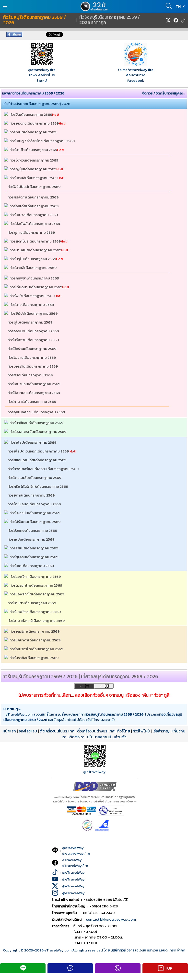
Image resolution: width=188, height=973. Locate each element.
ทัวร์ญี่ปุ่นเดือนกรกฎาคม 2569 (33, 169)
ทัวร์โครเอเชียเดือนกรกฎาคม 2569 (34, 477)
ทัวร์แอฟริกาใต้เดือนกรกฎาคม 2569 (37, 594)
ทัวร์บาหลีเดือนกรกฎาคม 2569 (33, 267)
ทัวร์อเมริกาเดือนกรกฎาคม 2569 (34, 631)
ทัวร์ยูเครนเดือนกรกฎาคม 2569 (34, 557)
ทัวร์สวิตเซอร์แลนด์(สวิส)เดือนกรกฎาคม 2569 (43, 469)
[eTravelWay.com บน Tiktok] (183, 20)
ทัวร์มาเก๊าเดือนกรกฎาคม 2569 (33, 149)
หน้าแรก (9, 731)
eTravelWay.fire (75, 865)
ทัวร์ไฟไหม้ (141, 731)
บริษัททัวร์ (119, 950)
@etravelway (94, 772)
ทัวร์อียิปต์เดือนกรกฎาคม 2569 (34, 313)
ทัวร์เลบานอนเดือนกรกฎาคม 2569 (34, 384)
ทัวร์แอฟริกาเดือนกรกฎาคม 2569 (35, 576)
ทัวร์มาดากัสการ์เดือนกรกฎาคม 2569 (36, 620)
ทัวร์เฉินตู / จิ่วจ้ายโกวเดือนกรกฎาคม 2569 (42, 141)
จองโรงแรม (28, 731)
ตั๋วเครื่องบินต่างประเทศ (96, 731)
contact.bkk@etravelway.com (111, 919)
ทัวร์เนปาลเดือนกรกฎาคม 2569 (34, 215)
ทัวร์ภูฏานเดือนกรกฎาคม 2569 (31, 232)
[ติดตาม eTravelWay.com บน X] (168, 20)
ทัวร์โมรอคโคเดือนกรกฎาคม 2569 (36, 585)
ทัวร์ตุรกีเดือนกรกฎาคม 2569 (30, 375)
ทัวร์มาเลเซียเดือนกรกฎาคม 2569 (35, 250)
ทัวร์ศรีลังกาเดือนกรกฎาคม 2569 (33, 197)
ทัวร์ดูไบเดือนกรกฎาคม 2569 (30, 322)
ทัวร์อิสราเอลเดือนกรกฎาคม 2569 (34, 392)
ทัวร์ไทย (123, 731)
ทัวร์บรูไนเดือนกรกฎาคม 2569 (33, 259)
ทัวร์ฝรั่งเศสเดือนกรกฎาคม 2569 (35, 521)
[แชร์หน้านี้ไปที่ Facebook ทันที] (14, 35)
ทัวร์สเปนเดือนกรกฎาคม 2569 (31, 539)
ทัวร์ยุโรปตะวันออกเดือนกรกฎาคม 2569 (38, 451)
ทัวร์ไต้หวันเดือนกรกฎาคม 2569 (34, 160)
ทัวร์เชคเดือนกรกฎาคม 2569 (32, 565)
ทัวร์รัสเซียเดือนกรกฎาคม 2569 (34, 548)
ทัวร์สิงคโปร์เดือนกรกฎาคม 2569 (35, 241)
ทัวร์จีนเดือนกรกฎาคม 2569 (31, 114)
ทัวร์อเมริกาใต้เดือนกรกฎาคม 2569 (36, 649)
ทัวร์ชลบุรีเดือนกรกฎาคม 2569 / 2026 (34, 20)
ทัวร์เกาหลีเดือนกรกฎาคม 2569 (34, 178)
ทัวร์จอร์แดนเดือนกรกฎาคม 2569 (33, 331)
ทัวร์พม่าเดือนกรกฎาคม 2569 (32, 296)
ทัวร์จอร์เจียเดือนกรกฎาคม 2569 (33, 366)
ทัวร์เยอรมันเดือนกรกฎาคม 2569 (35, 513)
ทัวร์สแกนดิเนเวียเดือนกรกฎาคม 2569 (37, 460)
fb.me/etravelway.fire (135, 69)
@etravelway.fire (42, 69)
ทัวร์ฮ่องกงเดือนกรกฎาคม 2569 (34, 123)
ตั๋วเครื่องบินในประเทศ (57, 731)
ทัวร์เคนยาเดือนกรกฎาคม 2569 (32, 603)
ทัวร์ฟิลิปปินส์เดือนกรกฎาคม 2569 (34, 186)
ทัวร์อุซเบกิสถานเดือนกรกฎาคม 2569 (36, 412)
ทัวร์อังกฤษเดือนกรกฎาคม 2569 (32, 530)
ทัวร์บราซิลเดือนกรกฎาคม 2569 (34, 657)
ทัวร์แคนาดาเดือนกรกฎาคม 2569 (35, 640)
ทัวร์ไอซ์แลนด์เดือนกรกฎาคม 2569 (34, 504)
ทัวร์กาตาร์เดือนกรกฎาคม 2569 (32, 401)
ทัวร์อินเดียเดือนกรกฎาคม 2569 (34, 206)
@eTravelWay (73, 872)
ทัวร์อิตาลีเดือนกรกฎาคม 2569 (31, 495)
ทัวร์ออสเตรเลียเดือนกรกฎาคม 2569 (38, 431)
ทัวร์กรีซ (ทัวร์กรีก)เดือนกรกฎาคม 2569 (38, 486)
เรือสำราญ (161, 731)
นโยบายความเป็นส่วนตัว (106, 737)
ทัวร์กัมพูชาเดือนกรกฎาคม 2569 (34, 278)
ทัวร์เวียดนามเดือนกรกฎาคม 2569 (36, 287)
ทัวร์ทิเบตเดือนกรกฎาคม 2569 (33, 132)
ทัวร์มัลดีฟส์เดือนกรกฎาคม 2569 (35, 223)
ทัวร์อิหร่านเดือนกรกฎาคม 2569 (32, 348)
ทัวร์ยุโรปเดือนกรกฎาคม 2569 (33, 442)
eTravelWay (72, 860)
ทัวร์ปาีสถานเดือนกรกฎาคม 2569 (33, 340)
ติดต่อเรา (76, 737)
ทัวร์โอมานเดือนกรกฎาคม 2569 (32, 357)
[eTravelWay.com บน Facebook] (176, 20)
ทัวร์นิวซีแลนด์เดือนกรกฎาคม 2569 (36, 423)
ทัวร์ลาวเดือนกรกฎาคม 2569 (32, 304)
